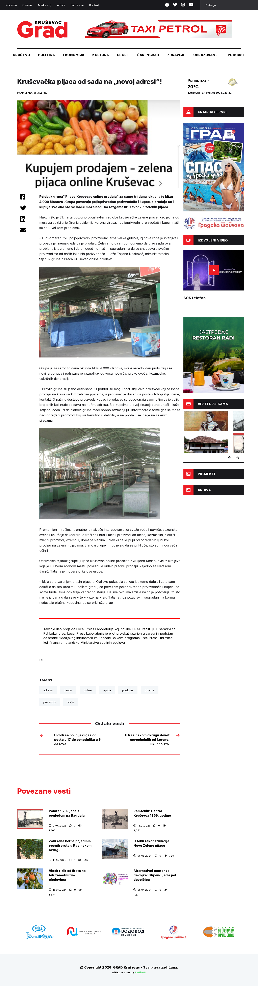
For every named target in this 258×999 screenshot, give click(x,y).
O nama (27, 5)
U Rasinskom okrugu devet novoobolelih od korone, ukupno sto (147, 739)
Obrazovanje (206, 55)
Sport (123, 55)
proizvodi (49, 702)
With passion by (129, 972)
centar (68, 690)
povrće (149, 690)
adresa (48, 690)
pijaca (107, 690)
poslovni (127, 690)
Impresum (77, 5)
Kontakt (94, 5)
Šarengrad (148, 55)
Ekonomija (73, 55)
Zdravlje (176, 55)
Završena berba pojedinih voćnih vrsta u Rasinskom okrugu (70, 845)
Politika (46, 55)
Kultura (100, 55)
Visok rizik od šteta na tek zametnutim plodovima (67, 875)
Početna (11, 5)
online (88, 690)
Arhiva (61, 5)
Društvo (21, 55)
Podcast (236, 55)
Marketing (44, 5)
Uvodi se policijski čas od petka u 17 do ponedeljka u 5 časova (77, 739)
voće (70, 702)
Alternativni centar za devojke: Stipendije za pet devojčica (154, 875)
